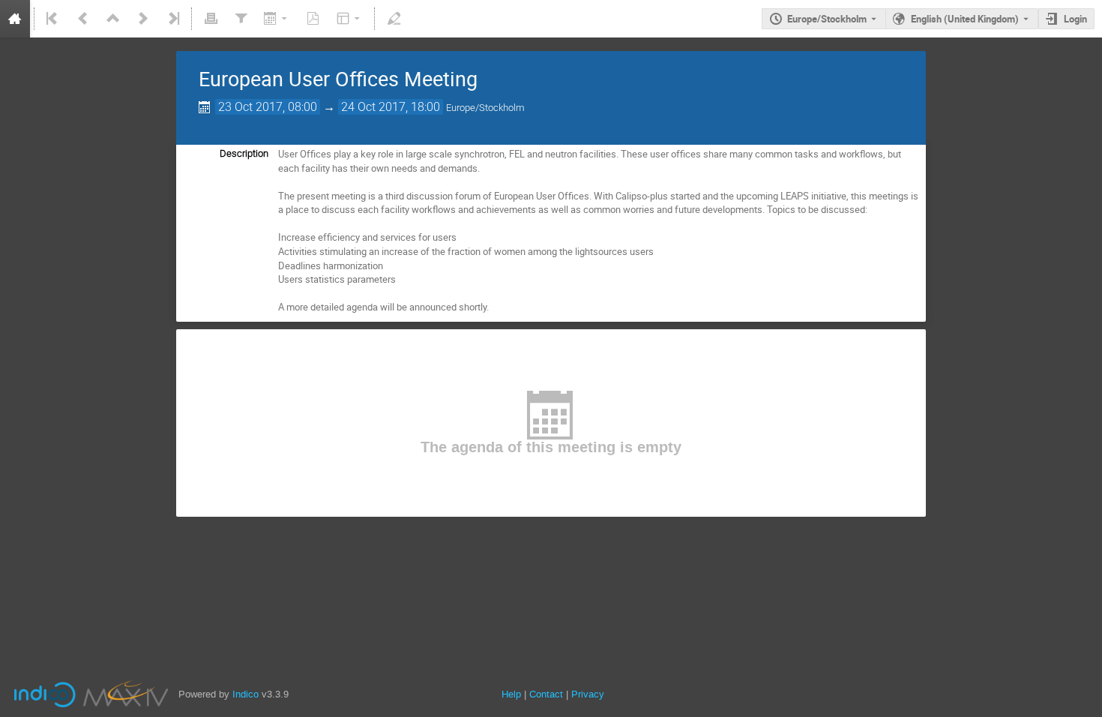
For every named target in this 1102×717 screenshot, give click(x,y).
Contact (546, 694)
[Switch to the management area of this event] (394, 19)
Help (511, 694)
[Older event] (83, 19)
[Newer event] (143, 19)
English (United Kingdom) (965, 19)
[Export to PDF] (313, 19)
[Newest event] (172, 19)
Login (1075, 19)
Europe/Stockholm (827, 19)
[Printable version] (211, 19)
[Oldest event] (53, 19)
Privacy (587, 694)
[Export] (277, 19)
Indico (245, 694)
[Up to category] (113, 19)
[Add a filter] (241, 19)
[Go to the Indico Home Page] (15, 19)
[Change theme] (349, 19)
